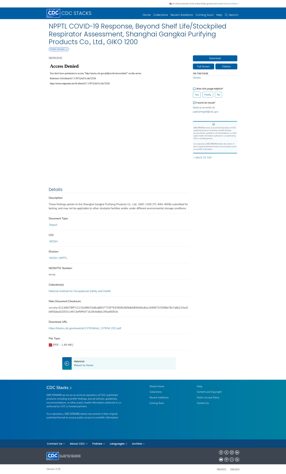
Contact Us (203, 403)
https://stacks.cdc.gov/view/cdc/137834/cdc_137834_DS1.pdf (85, 328)
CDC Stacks (57, 387)
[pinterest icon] (226, 459)
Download (215, 58)
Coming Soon (205, 15)
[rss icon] (237, 459)
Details (197, 77)
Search (233, 15)
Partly (207, 94)
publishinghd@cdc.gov (205, 111)
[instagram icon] (231, 452)
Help (219, 15)
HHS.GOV (221, 469)
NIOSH (53, 241)
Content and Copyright (209, 392)
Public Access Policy (208, 397)
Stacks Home (157, 386)
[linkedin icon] (237, 452)
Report (53, 225)
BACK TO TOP (204, 157)
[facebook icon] (221, 452)
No (218, 94)
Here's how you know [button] (228, 3)
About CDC (77, 444)
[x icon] (226, 452)
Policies (97, 444)
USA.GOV (235, 469)
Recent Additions (182, 15)
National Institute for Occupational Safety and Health (80, 291)
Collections (160, 15)
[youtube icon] (221, 459)
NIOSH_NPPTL (58, 258)
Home (147, 15)
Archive (137, 444)
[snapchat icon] (231, 459)
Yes (197, 94)
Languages (117, 444)
